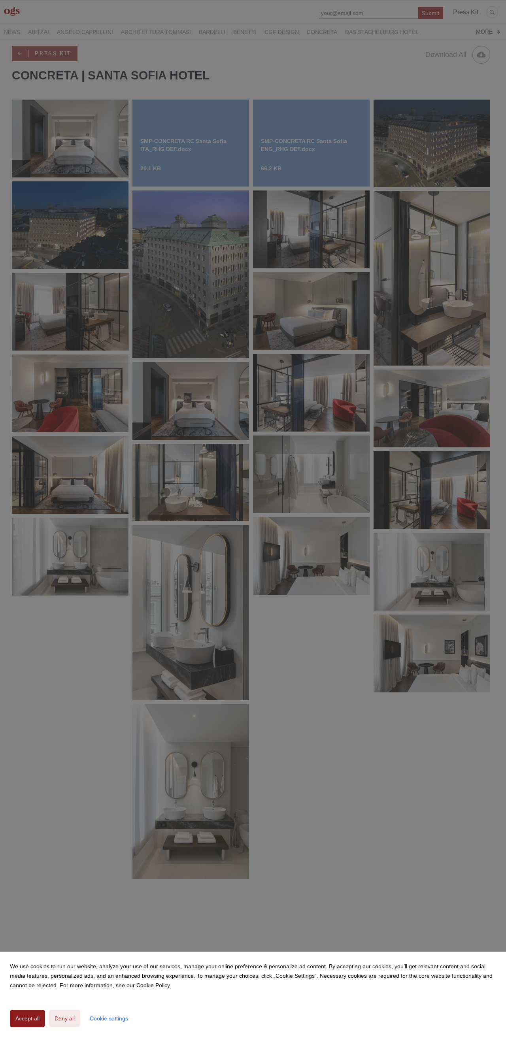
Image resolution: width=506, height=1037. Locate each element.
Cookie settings (109, 1018)
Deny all (65, 1018)
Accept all (27, 1018)
